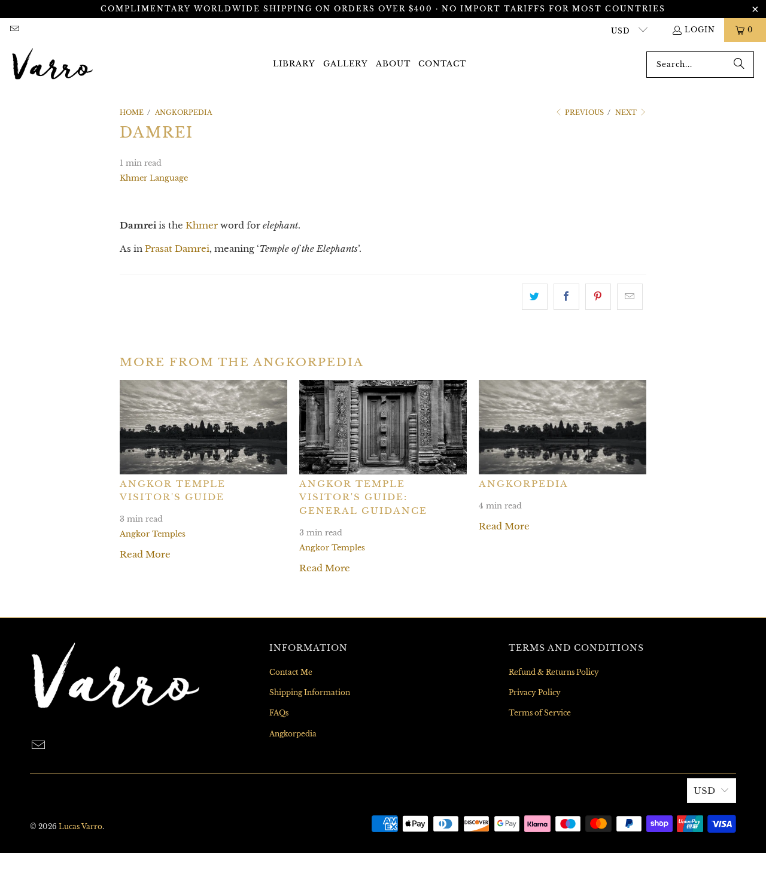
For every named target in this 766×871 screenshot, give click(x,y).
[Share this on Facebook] (566, 297)
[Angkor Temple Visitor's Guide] (203, 427)
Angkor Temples (153, 533)
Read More (145, 554)
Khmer (202, 225)
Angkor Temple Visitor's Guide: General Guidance (363, 497)
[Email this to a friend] (630, 297)
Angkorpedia (524, 483)
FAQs (278, 712)
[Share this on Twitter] (535, 297)
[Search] (739, 64)
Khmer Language (154, 177)
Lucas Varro (80, 826)
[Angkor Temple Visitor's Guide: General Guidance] (383, 427)
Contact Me (290, 672)
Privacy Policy (535, 692)
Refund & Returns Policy (554, 672)
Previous (583, 112)
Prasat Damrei (177, 248)
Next (627, 112)
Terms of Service (540, 712)
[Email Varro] (14, 29)
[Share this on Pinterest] (598, 297)
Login (700, 29)
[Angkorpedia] (562, 427)
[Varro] (52, 64)
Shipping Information (309, 692)
